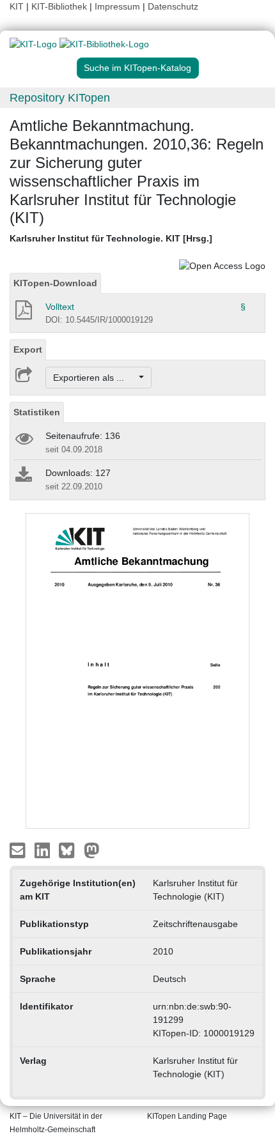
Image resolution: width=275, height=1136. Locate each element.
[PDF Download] (22, 314)
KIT (17, 6)
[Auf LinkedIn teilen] (43, 850)
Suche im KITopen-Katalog (137, 68)
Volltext (59, 307)
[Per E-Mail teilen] (19, 850)
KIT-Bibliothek (60, 6)
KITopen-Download (55, 283)
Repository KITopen (60, 97)
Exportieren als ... (95, 377)
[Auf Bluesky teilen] (70, 850)
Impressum (117, 6)
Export (27, 349)
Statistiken (36, 412)
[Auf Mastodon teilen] (92, 850)
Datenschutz (173, 6)
